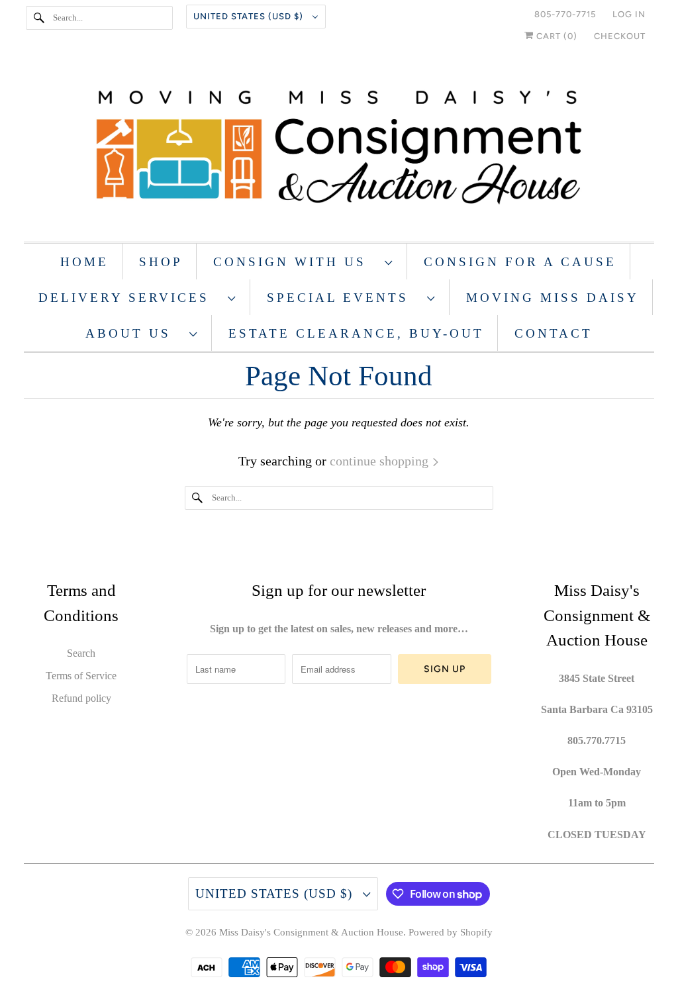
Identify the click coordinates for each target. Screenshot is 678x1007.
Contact (553, 333)
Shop (161, 262)
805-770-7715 (565, 14)
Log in (629, 14)
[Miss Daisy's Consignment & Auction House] (339, 148)
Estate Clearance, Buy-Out (356, 333)
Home (84, 262)
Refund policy (81, 698)
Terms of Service (81, 675)
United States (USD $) (249, 16)
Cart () (555, 36)
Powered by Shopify (451, 932)
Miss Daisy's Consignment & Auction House (311, 932)
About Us (134, 333)
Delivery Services (129, 298)
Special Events (343, 298)
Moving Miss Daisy (552, 298)
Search (81, 653)
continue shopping (381, 461)
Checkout (620, 36)
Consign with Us (295, 262)
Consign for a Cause (520, 262)
